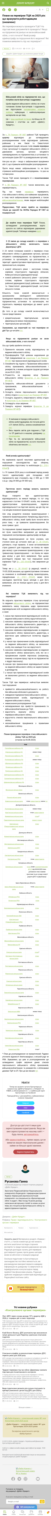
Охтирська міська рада (14, 985)
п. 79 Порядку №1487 (15, 135)
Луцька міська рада (14, 797)
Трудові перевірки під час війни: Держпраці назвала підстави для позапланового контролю (24, 1371)
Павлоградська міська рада (14, 820)
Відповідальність (8, 1227)
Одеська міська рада (14, 952)
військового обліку (22, 603)
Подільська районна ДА (14, 771)
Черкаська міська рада (14, 1030)
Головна (14, 1514)
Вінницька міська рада (14, 790)
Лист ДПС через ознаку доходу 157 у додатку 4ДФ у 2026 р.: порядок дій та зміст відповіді (24, 1317)
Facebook (25, 1113)
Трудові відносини (33, 1227)
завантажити (35, 801)
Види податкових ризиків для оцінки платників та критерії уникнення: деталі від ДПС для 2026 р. (23, 1389)
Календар (40, 1514)
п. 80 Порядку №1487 (16, 185)
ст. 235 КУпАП (24, 562)
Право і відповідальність (22, 1220)
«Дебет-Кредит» (18, 1217)
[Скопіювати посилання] (9, 9)
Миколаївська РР (14, 945)
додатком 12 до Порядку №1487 (21, 401)
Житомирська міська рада (14, 844)
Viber (25, 1108)
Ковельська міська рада (14, 801)
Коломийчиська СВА (14, 916)
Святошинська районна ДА (14, 775)
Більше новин (25, 1407)
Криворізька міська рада (14, 816)
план (37, 748)
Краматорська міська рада (14, 836)
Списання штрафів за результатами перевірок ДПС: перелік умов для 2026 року (24, 1354)
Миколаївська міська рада (14, 941)
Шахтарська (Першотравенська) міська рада (14, 826)
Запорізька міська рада (14, 867)
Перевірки (20, 1227)
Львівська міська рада (14, 929)
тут (21, 331)
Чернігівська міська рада (14, 1045)
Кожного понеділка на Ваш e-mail (19, 1497)
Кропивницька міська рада (14, 908)
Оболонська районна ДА (14, 763)
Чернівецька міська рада (14, 1038)
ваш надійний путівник (21, 119)
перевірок (29, 192)
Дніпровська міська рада (14, 809)
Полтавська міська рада (14, 966)
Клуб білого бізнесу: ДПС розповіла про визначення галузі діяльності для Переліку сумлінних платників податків (24, 1335)
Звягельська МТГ (14, 848)
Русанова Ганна (16, 1181)
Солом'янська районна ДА (13, 778)
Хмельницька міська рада (13, 1019)
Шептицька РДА (14, 933)
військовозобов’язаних (12, 200)
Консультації (22, 1514)
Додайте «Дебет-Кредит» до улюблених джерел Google (24, 54)
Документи (31, 1514)
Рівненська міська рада (14, 974)
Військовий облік (8, 1232)
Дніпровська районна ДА (14, 759)
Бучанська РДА (14, 900)
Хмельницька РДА (14, 1023)
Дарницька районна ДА (14, 752)
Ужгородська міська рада (14, 855)
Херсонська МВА (14, 1011)
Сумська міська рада (14, 981)
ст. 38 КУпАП (42, 542)
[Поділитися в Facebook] (3, 9)
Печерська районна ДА (14, 767)
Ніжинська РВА (13, 1049)
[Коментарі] (15, 9)
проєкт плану (37, 820)
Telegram (25, 1103)
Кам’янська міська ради (14, 812)
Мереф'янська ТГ (14, 1004)
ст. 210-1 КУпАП (26, 577)
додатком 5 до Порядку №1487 (33, 395)
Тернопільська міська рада (14, 992)
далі (39, 231)
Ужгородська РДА (14, 859)
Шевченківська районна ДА (14, 782)
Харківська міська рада (13, 1000)
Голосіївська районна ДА (14, 748)
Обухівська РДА (14, 897)
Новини (5, 1514)
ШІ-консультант (27, 1507)
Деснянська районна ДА (14, 756)
